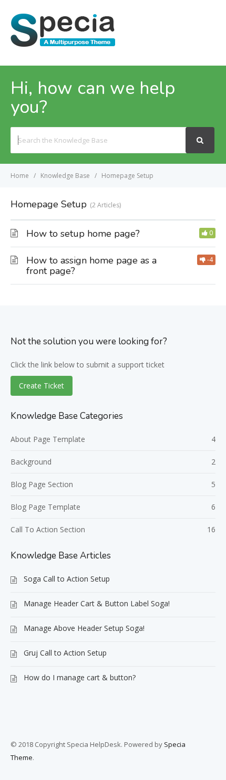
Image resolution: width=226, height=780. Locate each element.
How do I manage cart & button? (80, 677)
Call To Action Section (48, 529)
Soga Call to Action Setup (67, 579)
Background (31, 462)
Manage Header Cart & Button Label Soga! (97, 603)
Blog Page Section (42, 484)
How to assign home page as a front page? (91, 265)
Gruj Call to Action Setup (65, 653)
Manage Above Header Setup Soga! (84, 628)
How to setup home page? (83, 233)
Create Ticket (41, 386)
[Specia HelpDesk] (63, 45)
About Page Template (48, 439)
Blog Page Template (45, 507)
